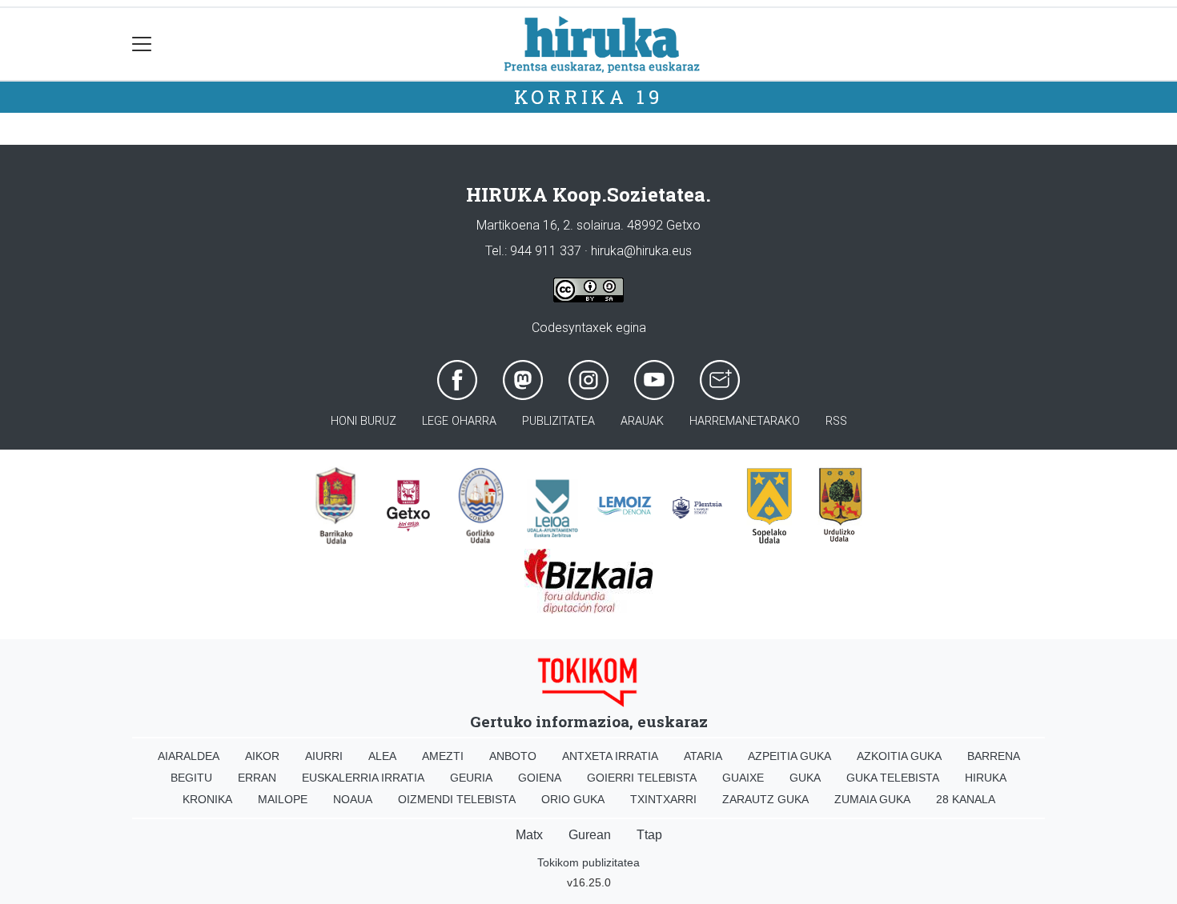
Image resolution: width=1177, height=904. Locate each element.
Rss (836, 421)
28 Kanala (965, 799)
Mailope (282, 799)
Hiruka (985, 777)
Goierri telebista (642, 777)
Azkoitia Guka (899, 756)
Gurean (589, 835)
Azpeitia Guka (789, 756)
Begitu (191, 777)
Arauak (642, 421)
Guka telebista (892, 777)
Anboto (512, 756)
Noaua (352, 799)
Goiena (539, 777)
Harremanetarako (744, 421)
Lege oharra (459, 421)
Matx (529, 835)
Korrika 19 (589, 97)
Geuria (471, 777)
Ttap (649, 835)
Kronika (207, 799)
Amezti (443, 756)
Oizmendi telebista (457, 799)
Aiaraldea (188, 756)
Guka (805, 777)
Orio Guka (573, 799)
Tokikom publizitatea (588, 862)
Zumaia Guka (872, 799)
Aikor (262, 756)
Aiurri (324, 756)
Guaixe (743, 777)
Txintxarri (663, 799)
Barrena (993, 756)
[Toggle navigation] (142, 44)
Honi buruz (363, 421)
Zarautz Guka (765, 799)
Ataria (703, 756)
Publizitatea (558, 421)
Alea (382, 756)
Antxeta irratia (610, 756)
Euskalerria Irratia (363, 777)
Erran (257, 777)
